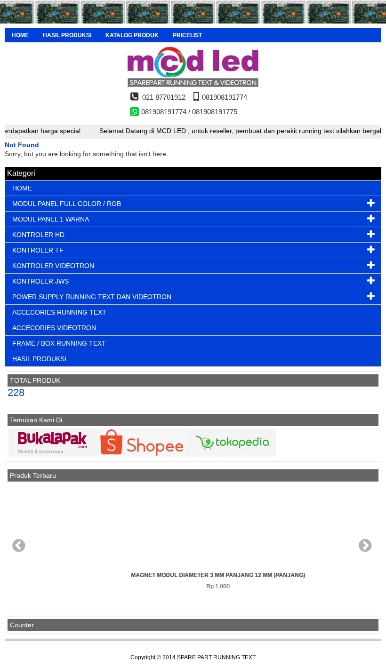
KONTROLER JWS (40, 281)
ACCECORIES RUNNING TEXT (59, 312)
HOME (20, 35)
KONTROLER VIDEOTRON (53, 265)
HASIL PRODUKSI (67, 35)
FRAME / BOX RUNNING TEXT (59, 343)
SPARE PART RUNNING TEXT (216, 657)
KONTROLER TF (38, 250)
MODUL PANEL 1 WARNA (50, 219)
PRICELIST (187, 35)
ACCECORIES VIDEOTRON (54, 328)
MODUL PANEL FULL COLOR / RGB (66, 203)
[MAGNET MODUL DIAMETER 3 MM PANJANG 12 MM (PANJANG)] (193, 526)
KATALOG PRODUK (132, 35)
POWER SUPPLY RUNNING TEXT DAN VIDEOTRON (91, 296)
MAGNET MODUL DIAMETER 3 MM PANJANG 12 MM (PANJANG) (193, 575)
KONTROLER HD (38, 234)
